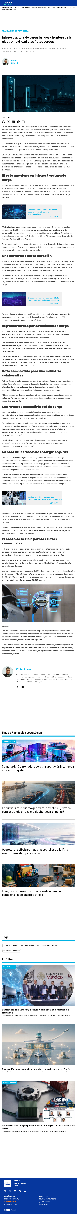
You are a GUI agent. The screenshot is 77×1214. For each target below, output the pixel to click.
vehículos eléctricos (12, 951)
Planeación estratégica (15, 31)
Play (16, 1186)
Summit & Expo (20, 1183)
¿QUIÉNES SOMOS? (45, 1202)
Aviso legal (43, 1204)
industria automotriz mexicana (49, 946)
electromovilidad (27, 946)
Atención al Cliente (11, 1204)
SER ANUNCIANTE (10, 1202)
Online (17, 1181)
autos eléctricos (10, 946)
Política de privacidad (47, 1199)
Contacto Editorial (11, 1199)
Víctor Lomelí (14, 61)
